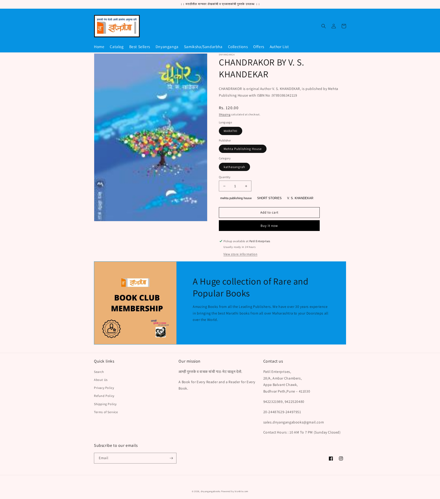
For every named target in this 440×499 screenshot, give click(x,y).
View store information (240, 254)
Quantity (224, 177)
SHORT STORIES (269, 198)
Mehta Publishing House (243, 149)
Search (99, 372)
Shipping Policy (105, 404)
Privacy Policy (104, 388)
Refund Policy (104, 396)
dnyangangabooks (211, 491)
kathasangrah (234, 167)
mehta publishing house (236, 198)
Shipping (225, 114)
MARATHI (230, 131)
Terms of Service (106, 412)
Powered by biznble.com (234, 491)
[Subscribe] (171, 458)
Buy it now (269, 225)
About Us (101, 380)
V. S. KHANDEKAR (300, 198)
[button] (324, 26)
